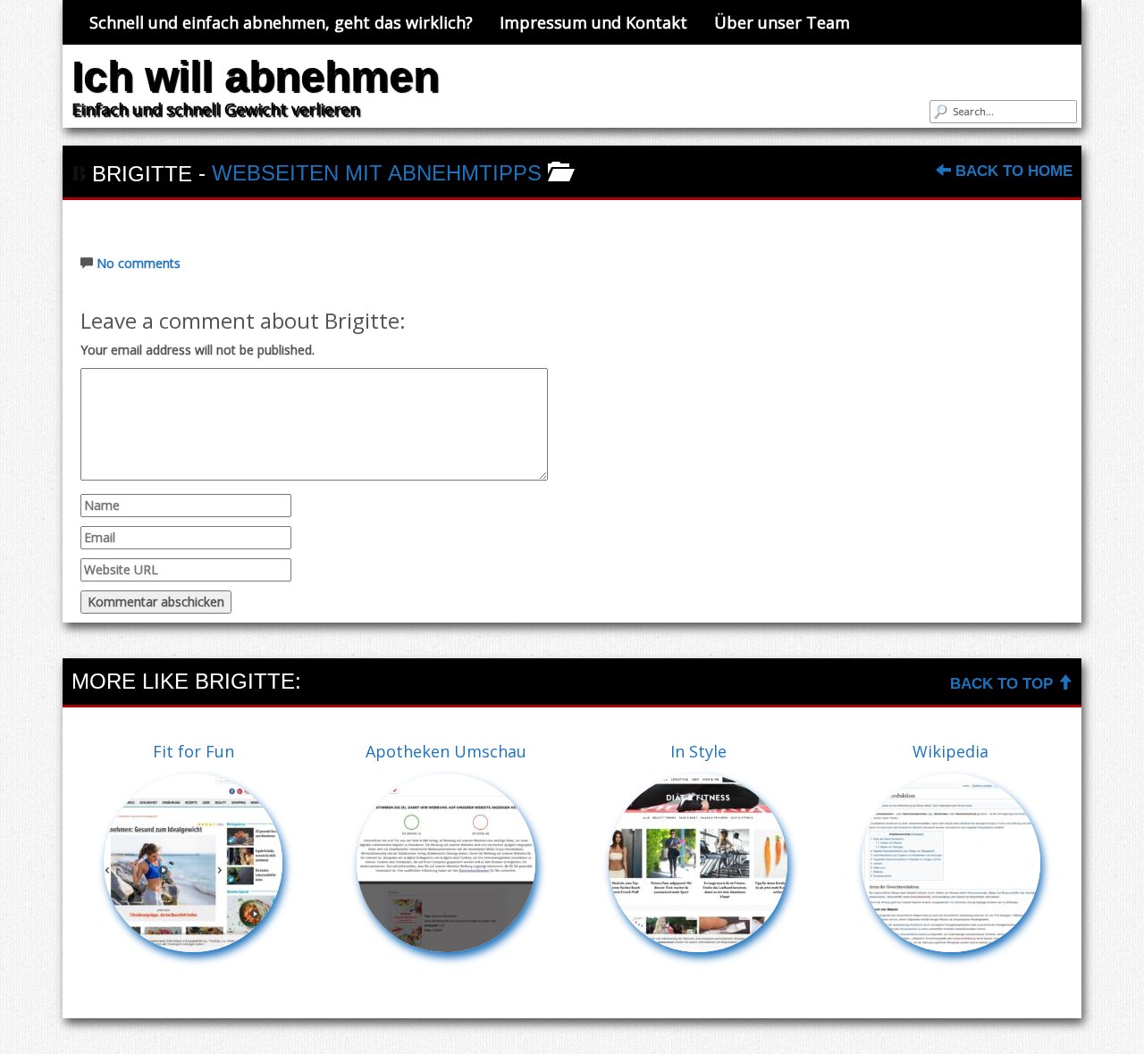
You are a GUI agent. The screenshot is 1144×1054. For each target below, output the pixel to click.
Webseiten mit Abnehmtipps (377, 173)
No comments (139, 263)
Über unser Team (782, 22)
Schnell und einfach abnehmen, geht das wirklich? (281, 22)
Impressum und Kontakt (593, 22)
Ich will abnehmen (255, 76)
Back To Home (1011, 171)
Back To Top (1003, 683)
